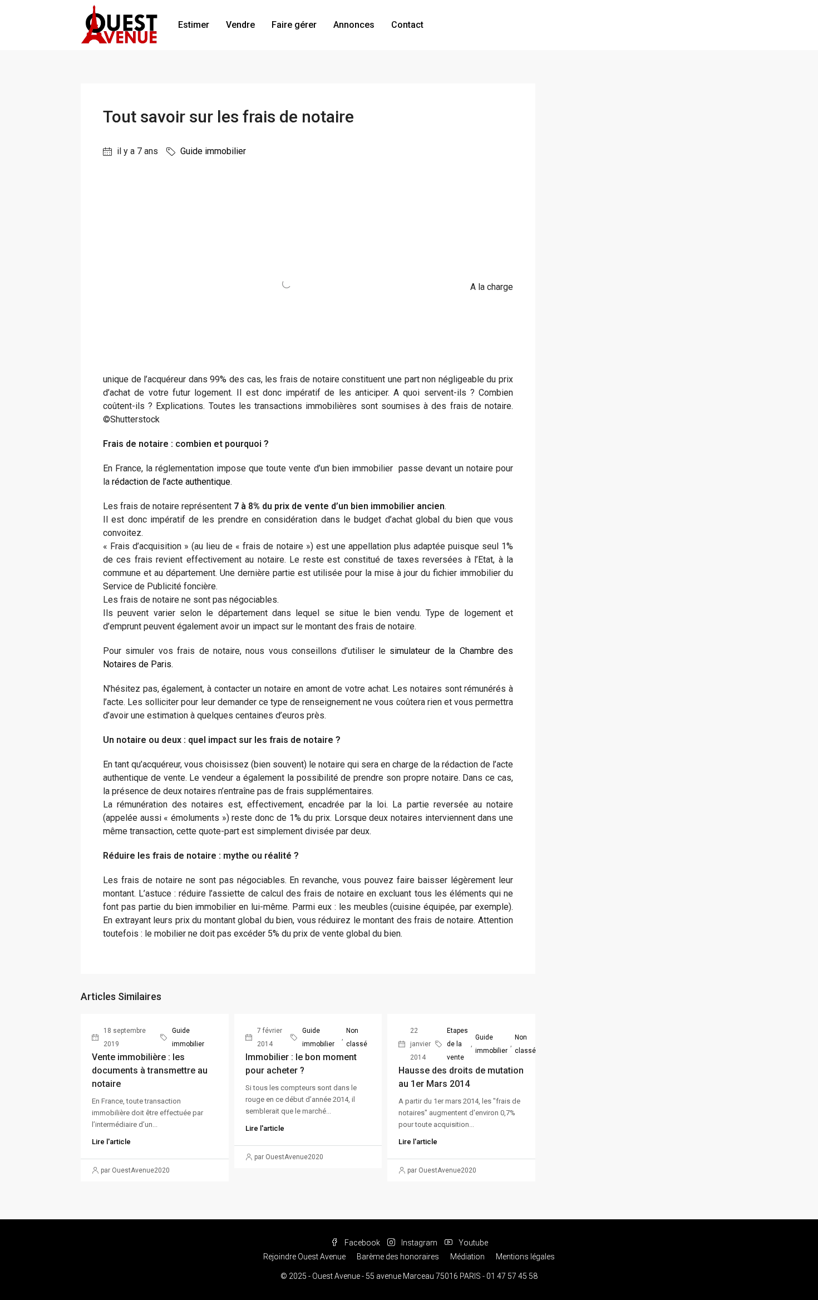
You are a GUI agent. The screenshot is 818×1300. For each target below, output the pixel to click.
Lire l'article (111, 1142)
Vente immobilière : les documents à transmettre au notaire (150, 1070)
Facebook (362, 1242)
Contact (407, 24)
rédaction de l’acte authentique (171, 481)
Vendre (240, 24)
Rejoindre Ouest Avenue (304, 1256)
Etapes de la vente (457, 1044)
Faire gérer (294, 24)
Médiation (467, 1256)
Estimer (193, 24)
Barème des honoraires (398, 1256)
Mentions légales (525, 1256)
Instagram (419, 1242)
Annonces (353, 24)
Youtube (472, 1242)
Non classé (356, 1037)
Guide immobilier (213, 151)
